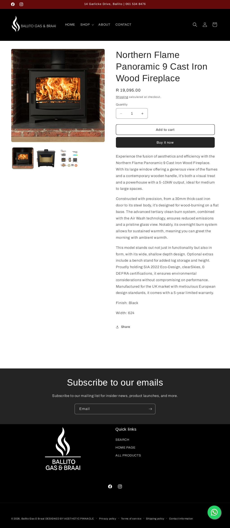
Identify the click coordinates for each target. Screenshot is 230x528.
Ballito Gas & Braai (32, 518)
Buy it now (165, 142)
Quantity (122, 104)
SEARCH (122, 439)
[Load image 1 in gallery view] (22, 158)
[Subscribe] (150, 409)
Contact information (181, 518)
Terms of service (131, 518)
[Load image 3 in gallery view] (69, 158)
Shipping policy (155, 518)
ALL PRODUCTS (128, 455)
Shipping (122, 97)
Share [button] (125, 327)
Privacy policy (107, 518)
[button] (87, 24)
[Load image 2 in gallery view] (45, 158)
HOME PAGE (125, 447)
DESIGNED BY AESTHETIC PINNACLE (69, 518)
